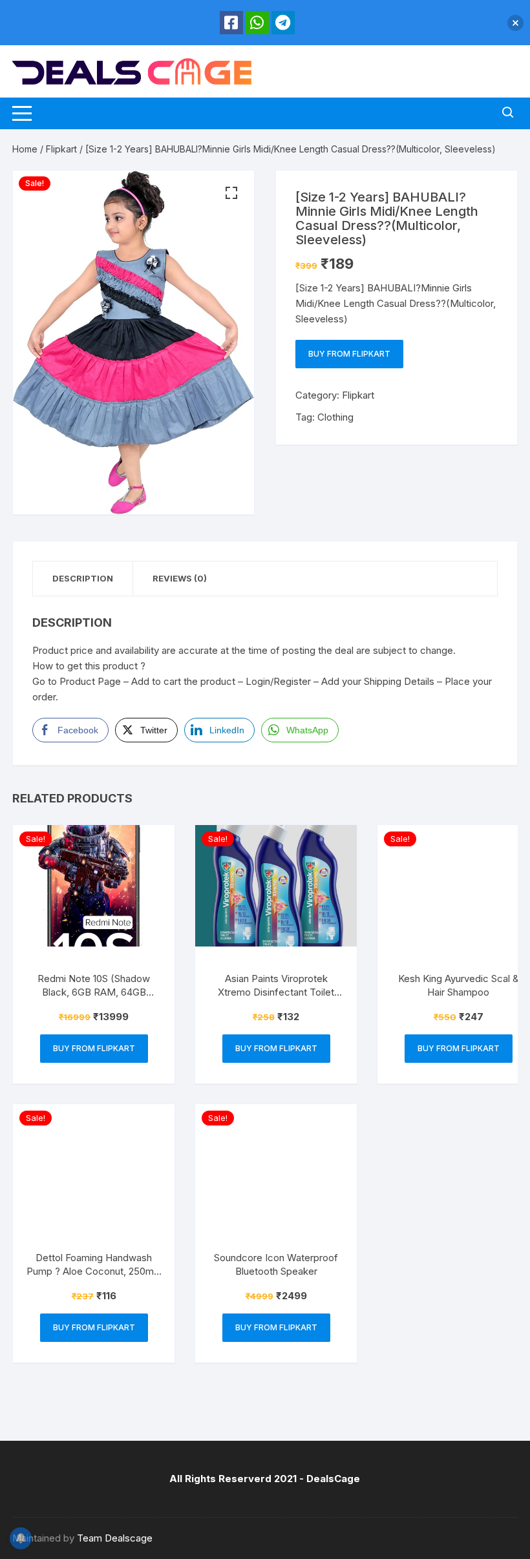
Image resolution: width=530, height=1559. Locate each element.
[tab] (83, 578)
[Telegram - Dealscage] (283, 22)
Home (24, 148)
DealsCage (333, 1478)
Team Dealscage (115, 1538)
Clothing (335, 417)
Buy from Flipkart (349, 354)
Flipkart (61, 148)
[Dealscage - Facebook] (231, 22)
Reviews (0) (180, 578)
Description (82, 578)
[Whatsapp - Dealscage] (257, 22)
